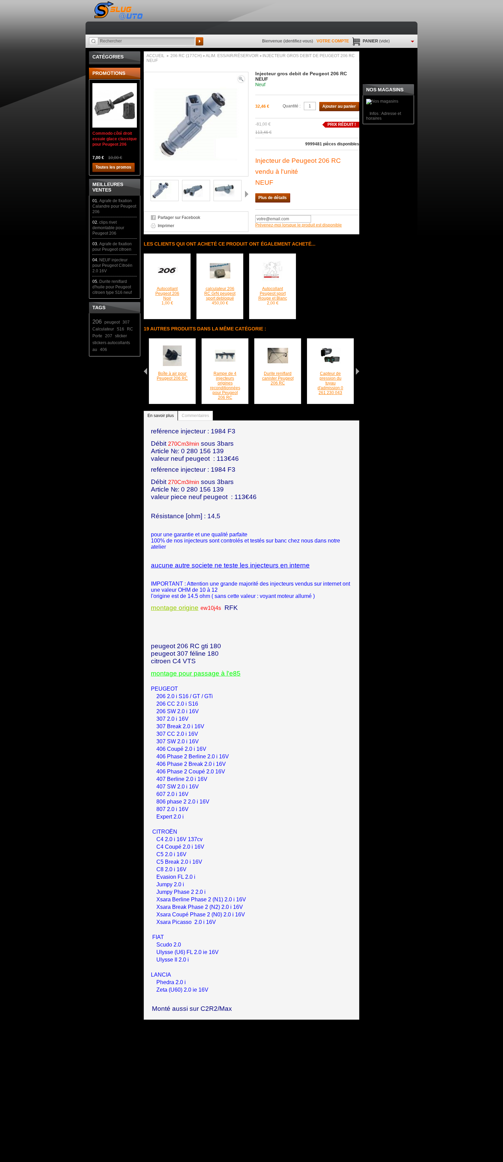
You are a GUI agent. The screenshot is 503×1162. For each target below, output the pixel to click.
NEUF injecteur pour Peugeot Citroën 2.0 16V (112, 265)
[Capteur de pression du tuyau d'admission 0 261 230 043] (330, 347)
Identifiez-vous (298, 41)
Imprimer (166, 225)
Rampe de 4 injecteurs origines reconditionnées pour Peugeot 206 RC (225, 385)
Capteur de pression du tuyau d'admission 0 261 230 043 (330, 383)
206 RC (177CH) (186, 55)
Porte (97, 336)
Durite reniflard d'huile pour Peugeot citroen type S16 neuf (112, 287)
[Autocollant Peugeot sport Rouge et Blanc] (272, 263)
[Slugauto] (119, 10)
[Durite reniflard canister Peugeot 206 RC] (278, 347)
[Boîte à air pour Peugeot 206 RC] (172, 347)
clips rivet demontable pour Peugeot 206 (108, 228)
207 (108, 336)
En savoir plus (160, 415)
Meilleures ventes (107, 187)
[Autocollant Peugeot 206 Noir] (167, 263)
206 (97, 321)
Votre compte (333, 41)
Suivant (246, 194)
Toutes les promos (113, 167)
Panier (376, 41)
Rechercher (199, 41)
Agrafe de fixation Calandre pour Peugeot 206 (114, 206)
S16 (120, 329)
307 (126, 322)
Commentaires (195, 415)
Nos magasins (384, 89)
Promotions (108, 73)
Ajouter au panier (339, 106)
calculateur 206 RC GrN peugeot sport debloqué (219, 293)
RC (130, 329)
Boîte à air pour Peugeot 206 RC (172, 376)
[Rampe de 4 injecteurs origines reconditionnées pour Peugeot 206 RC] (225, 347)
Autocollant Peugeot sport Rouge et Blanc (272, 293)
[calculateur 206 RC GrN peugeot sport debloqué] (220, 263)
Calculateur (103, 329)
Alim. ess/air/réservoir (232, 55)
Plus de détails (272, 197)
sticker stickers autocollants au (111, 343)
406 (103, 349)
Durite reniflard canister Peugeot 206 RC (278, 378)
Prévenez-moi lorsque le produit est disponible (298, 225)
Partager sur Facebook (179, 217)
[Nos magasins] (382, 101)
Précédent (145, 194)
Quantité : (291, 106)
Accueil (155, 55)
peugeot (112, 322)
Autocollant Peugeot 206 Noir (167, 293)
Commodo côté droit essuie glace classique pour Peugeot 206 (114, 139)
